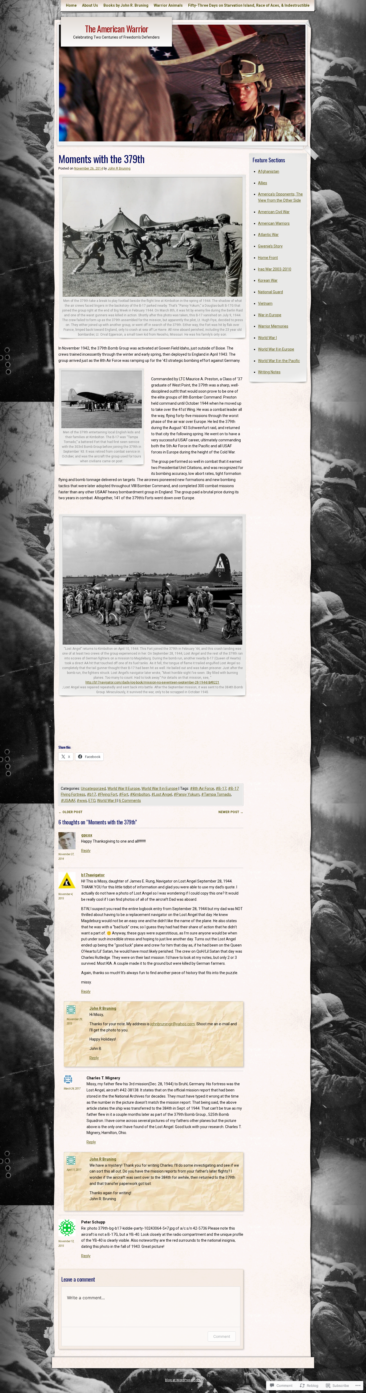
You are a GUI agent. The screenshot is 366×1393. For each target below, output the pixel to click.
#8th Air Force (202, 788)
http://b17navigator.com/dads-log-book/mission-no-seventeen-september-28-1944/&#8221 (152, 682)
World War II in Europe (159, 788)
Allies (262, 183)
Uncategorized (93, 788)
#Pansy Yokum (187, 794)
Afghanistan (268, 171)
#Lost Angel (161, 794)
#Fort (123, 794)
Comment (221, 1336)
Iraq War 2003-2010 (274, 269)
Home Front (268, 258)
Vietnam (265, 303)
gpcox (86, 835)
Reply (86, 850)
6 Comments (130, 800)
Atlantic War (268, 234)
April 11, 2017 (74, 1169)
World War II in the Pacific (279, 361)
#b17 (91, 794)
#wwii (82, 800)
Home (71, 5)
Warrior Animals (168, 5)
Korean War (268, 280)
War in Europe (269, 315)
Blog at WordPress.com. (183, 1380)
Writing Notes (269, 372)
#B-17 (221, 788)
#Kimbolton (140, 794)
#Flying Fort (107, 794)
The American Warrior (116, 28)
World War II (107, 800)
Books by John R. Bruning (125, 5)
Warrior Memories (273, 326)
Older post (70, 812)
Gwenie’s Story (270, 246)
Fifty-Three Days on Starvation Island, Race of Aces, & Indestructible (248, 5)
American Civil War (274, 212)
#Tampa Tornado (216, 794)
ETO (91, 800)
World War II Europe (123, 788)
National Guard (270, 292)
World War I (267, 338)
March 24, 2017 (72, 1088)
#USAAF (68, 800)
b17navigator (93, 875)
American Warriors (274, 223)
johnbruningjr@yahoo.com (172, 1024)
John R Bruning (119, 168)
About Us (90, 5)
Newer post (230, 812)
